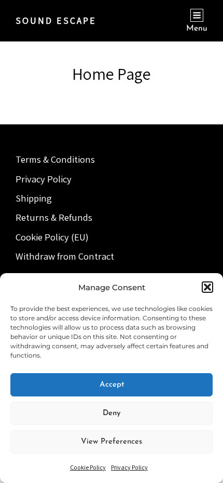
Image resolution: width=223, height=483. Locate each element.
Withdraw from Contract (65, 256)
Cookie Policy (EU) (52, 237)
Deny (112, 413)
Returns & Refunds (54, 217)
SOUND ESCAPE (56, 20)
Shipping (34, 198)
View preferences (111, 442)
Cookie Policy (88, 467)
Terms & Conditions (55, 159)
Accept (112, 385)
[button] (207, 287)
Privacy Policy (129, 467)
